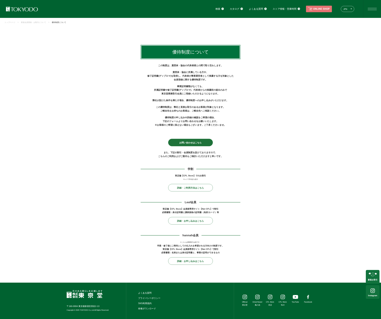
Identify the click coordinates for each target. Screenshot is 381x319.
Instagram (372, 295)
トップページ (9, 22)
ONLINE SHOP (321, 9)
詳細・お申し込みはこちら (190, 221)
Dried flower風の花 (257, 303)
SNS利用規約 (145, 303)
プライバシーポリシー (149, 298)
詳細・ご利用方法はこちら (190, 187)
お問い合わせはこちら (190, 142)
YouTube (295, 302)
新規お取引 (373, 280)
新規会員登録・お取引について (33, 22)
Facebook (308, 302)
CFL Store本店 (270, 303)
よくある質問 (145, 293)
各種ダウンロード (147, 308)
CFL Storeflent (283, 303)
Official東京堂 (245, 303)
